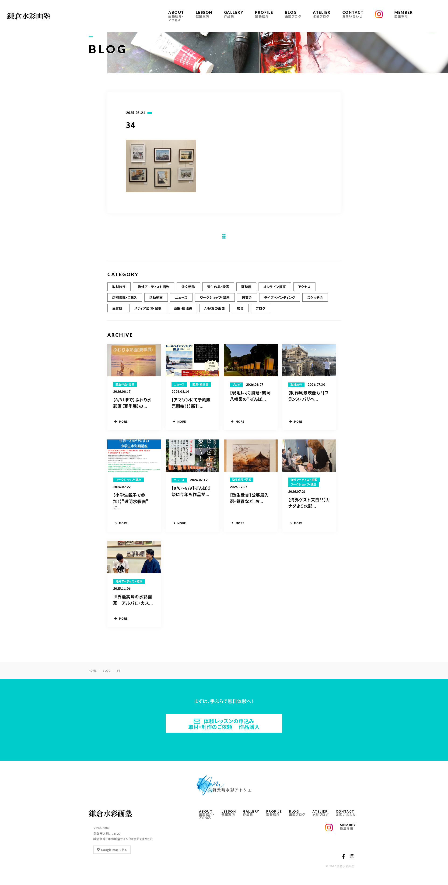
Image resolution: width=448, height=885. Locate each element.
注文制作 (188, 286)
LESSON (204, 14)
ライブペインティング (279, 297)
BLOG (293, 14)
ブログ (260, 308)
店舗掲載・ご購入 (124, 297)
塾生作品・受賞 (218, 286)
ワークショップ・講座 (215, 297)
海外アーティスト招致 (153, 286)
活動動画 (156, 297)
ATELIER (322, 14)
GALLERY (234, 14)
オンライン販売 (274, 286)
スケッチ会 (315, 297)
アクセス (304, 286)
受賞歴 (117, 308)
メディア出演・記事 (147, 308)
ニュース (181, 297)
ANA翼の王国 (214, 308)
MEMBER (403, 14)
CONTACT (353, 14)
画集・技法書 (183, 308)
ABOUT (176, 16)
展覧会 (247, 297)
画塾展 (246, 286)
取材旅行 (119, 286)
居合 (240, 308)
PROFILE (264, 14)
